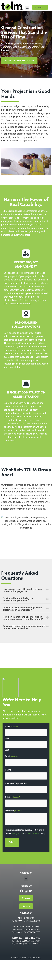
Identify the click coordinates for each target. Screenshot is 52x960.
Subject (12, 797)
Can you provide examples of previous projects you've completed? (22, 608)
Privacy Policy (17, 833)
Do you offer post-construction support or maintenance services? (24, 627)
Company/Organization (16, 783)
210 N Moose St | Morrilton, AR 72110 (26, 929)
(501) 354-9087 (17, 944)
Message (13, 810)
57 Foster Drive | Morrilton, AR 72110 (26, 941)
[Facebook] (21, 891)
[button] (27, 8)
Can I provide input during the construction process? (18, 599)
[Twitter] (30, 891)
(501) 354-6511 (17, 932)
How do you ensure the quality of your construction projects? (23, 590)
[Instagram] (26, 891)
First (7, 738)
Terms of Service (33, 833)
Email (11, 756)
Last (7, 750)
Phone (8, 770)
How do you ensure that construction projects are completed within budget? (23, 617)
